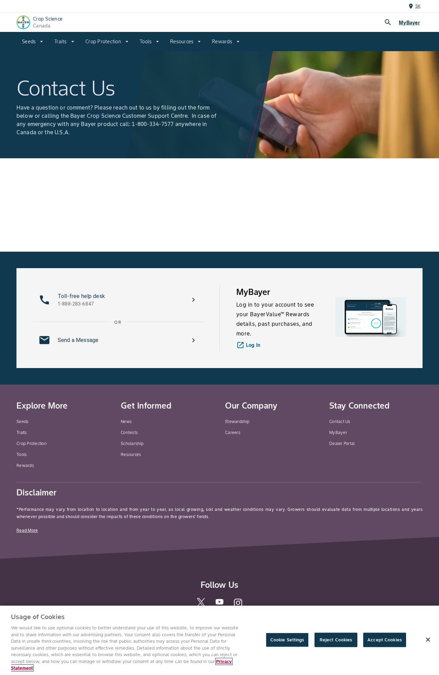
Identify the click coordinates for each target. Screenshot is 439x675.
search (388, 22)
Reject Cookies (336, 640)
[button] (118, 299)
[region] (219, 640)
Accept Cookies (384, 640)
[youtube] (219, 603)
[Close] (428, 639)
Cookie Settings (287, 640)
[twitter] (201, 605)
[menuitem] (32, 41)
